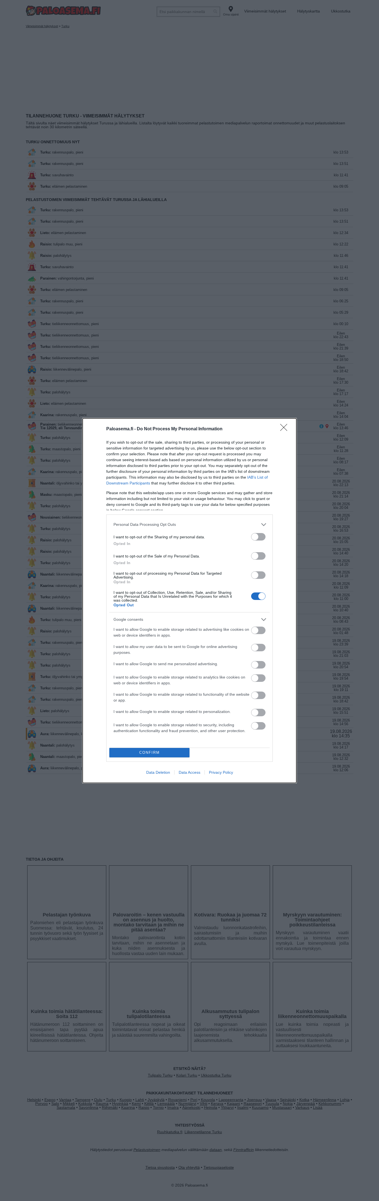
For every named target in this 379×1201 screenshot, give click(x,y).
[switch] (258, 537)
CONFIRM (149, 752)
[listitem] (189, 524)
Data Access (189, 772)
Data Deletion (158, 772)
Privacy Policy (221, 772)
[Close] (285, 429)
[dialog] (189, 600)
